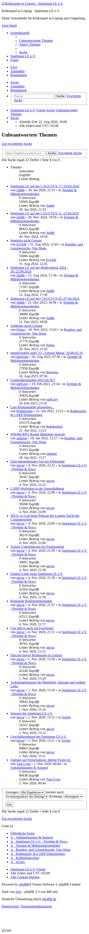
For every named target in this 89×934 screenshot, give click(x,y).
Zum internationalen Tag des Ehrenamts (37, 461)
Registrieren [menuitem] (18, 75)
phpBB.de (49, 899)
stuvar (20, 465)
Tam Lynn (23, 764)
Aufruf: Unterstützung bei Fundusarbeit (37, 547)
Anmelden (17, 86)
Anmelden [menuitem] (17, 71)
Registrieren (18, 90)
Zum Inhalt (9, 25)
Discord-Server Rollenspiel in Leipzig (36, 655)
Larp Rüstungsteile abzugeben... (32, 407)
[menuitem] (36, 40)
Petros (20, 329)
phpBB (24, 884)
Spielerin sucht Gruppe (26, 240)
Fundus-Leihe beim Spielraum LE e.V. (36, 574)
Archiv (66, 717)
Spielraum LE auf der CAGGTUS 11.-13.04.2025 (44, 213)
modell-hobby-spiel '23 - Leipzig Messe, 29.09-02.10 (46, 353)
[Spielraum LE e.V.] (32, 3)
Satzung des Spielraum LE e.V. (31, 713)
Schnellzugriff (20, 33)
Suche (14, 82)
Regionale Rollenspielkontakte (31, 601)
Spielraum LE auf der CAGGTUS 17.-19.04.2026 (44, 186)
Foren (14, 60)
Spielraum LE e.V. (23, 56)
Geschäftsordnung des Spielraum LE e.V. (38, 736)
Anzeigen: (12, 792)
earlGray (22, 384)
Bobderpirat (24, 411)
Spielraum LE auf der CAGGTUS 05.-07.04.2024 (44, 298)
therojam (22, 357)
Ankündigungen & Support (29, 767)
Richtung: (56, 796)
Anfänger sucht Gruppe (26, 326)
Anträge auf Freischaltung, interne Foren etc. (40, 760)
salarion (21, 438)
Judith (20, 190)
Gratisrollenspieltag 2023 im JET (32, 380)
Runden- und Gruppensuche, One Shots (46, 331)
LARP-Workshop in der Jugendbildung (37, 488)
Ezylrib (21, 244)
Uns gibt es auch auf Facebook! (32, 628)
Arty (18, 892)
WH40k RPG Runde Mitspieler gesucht (37, 434)
